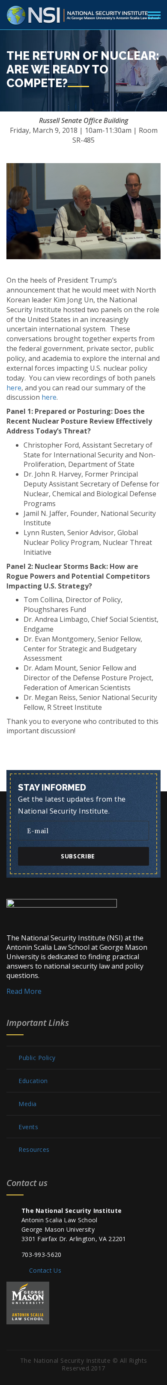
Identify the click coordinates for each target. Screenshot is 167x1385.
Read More (24, 991)
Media (27, 1104)
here (13, 387)
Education (33, 1081)
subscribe (78, 856)
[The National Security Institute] (83, 13)
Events (28, 1127)
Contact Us (45, 1270)
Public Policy (37, 1058)
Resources (34, 1150)
